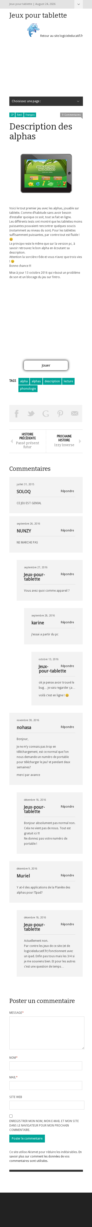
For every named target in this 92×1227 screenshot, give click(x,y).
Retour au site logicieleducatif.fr (61, 36)
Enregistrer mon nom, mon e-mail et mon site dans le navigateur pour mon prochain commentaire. (44, 1125)
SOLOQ (24, 491)
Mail (13, 1077)
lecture (68, 381)
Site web (15, 1097)
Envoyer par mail (75, 413)
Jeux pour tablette (38, 15)
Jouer (46, 365)
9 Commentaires (71, 115)
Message (16, 1012)
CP (12, 115)
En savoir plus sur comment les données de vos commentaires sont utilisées (45, 1156)
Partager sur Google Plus (46, 413)
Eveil (19, 115)
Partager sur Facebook (16, 413)
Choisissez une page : (78, 4)
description (52, 381)
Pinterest (60, 413)
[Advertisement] (46, 69)
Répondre (67, 491)
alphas (36, 381)
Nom (13, 1057)
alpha (24, 381)
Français (30, 115)
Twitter (31, 413)
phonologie (28, 388)
